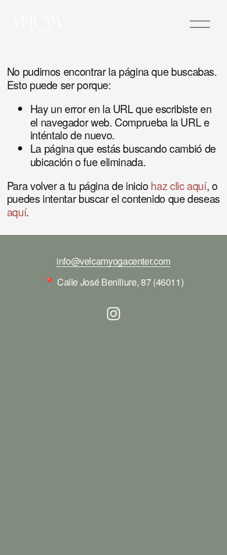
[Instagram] (113, 314)
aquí (17, 211)
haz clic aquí (178, 185)
